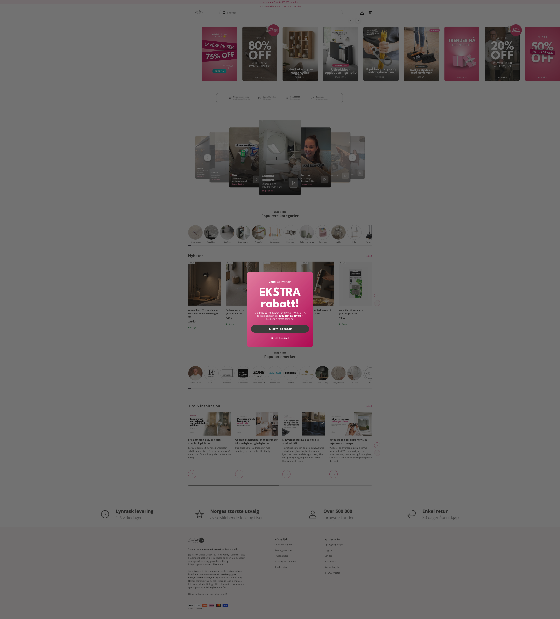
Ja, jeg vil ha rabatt (280, 328)
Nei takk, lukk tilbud (280, 338)
